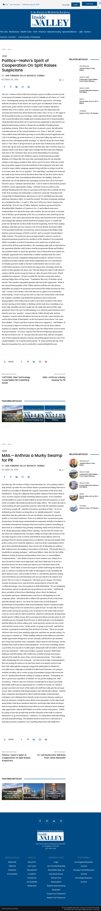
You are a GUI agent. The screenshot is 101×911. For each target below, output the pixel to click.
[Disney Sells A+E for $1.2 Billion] (73, 101)
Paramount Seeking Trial (33, 420)
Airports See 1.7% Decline (88, 113)
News (10, 49)
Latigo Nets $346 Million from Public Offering (12, 419)
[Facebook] (4, 86)
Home (4, 49)
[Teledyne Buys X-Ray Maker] (73, 68)
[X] (10, 86)
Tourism (82, 111)
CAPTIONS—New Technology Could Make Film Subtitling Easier (16, 380)
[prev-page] (3, 426)
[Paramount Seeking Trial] (33, 413)
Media (33, 417)
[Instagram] (47, 821)
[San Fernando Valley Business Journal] (50, 19)
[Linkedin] (16, 86)
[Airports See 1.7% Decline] (73, 112)
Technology (84, 66)
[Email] (22, 86)
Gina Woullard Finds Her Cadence (55, 419)
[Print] (28, 86)
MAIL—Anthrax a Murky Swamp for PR (54, 378)
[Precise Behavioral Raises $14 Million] (73, 90)
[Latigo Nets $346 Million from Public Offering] (73, 79)
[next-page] (7, 426)
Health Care (12, 416)
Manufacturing (54, 416)
